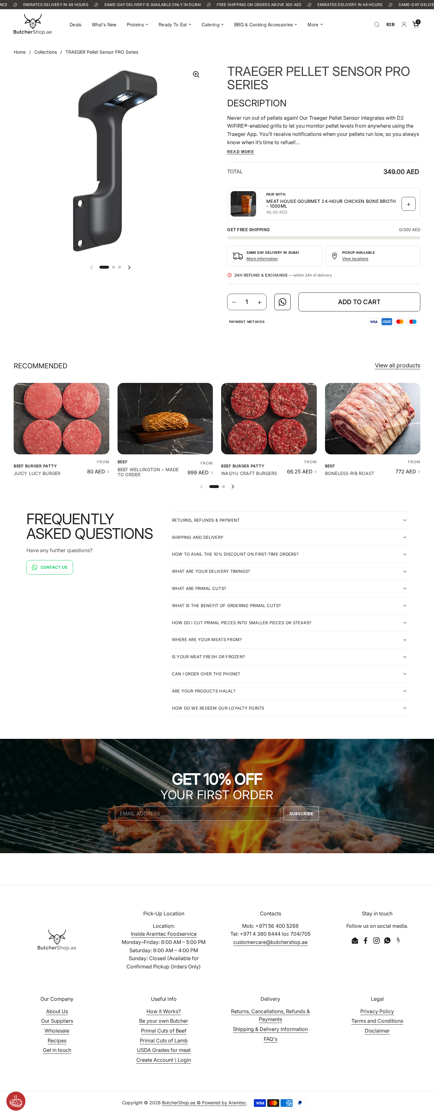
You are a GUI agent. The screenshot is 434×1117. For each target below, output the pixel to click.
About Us (57, 1011)
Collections (45, 52)
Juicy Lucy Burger (37, 473)
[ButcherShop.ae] (33, 24)
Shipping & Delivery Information (270, 1029)
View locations (355, 258)
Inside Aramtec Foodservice (164, 934)
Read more (240, 152)
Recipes (57, 1040)
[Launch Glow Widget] (15, 1101)
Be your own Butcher (163, 1021)
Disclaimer (377, 1030)
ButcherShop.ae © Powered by (195, 1102)
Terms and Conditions (377, 1021)
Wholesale (56, 1030)
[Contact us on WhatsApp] (282, 302)
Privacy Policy (377, 1011)
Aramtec (237, 1102)
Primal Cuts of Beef (163, 1030)
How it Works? (163, 1011)
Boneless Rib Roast (350, 473)
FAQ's (270, 1039)
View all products (397, 365)
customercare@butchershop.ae (270, 942)
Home (20, 52)
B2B (390, 24)
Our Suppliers (57, 1021)
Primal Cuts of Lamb (164, 1040)
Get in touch (57, 1050)
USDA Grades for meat (164, 1050)
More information (262, 258)
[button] (415, 24)
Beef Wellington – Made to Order (148, 472)
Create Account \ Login (163, 1060)
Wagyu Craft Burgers (249, 473)
